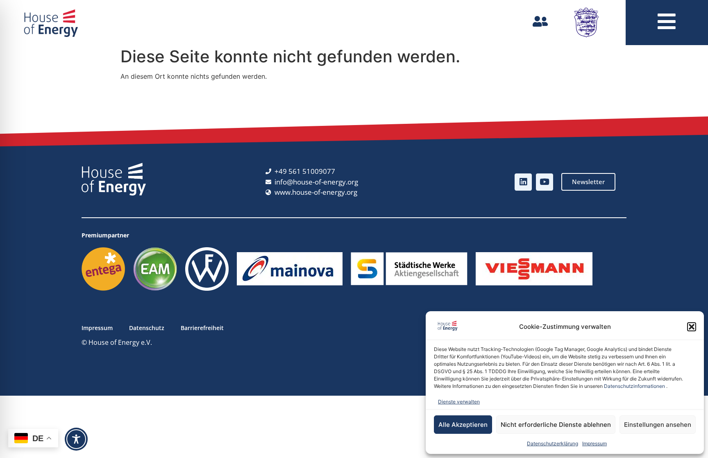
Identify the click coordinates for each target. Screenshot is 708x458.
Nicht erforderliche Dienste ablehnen (556, 424)
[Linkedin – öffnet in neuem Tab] (523, 182)
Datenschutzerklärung (552, 443)
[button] (692, 327)
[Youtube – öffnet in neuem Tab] (544, 182)
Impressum (594, 443)
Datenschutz (146, 328)
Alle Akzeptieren (463, 424)
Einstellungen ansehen (657, 424)
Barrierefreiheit (202, 328)
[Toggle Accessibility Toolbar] (76, 439)
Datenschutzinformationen (634, 386)
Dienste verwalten (459, 402)
